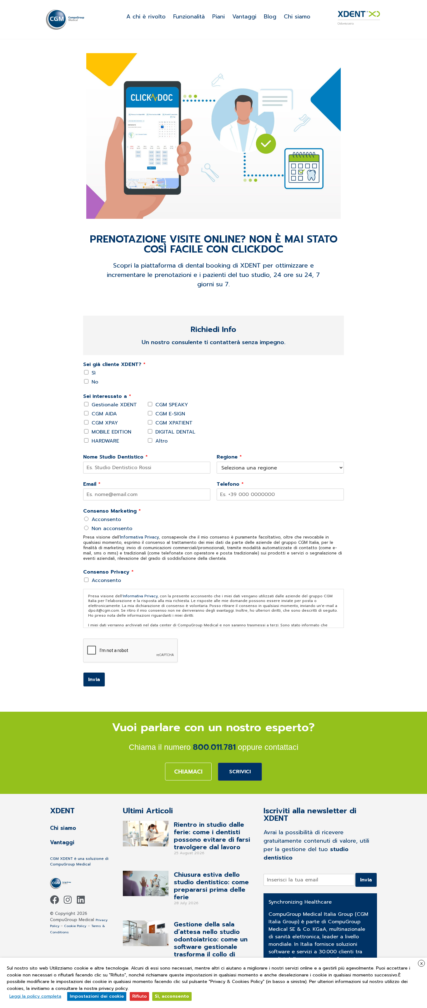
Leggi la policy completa (35, 996)
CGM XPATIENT (174, 423)
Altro (161, 441)
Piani (218, 16)
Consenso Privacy (108, 572)
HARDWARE (105, 441)
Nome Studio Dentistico (115, 457)
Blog (270, 16)
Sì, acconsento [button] (172, 996)
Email (92, 484)
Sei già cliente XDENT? (114, 364)
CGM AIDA (104, 414)
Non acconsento (112, 528)
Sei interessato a (107, 396)
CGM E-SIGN (170, 414)
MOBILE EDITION (111, 432)
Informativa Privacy (139, 537)
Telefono (230, 484)
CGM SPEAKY (171, 405)
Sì (94, 373)
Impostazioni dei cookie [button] (97, 996)
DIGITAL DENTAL (175, 432)
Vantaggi (244, 16)
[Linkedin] (80, 899)
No (95, 382)
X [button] (421, 963)
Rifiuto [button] (139, 996)
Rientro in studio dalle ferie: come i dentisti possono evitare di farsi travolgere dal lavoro (212, 836)
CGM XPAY (105, 423)
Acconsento (106, 519)
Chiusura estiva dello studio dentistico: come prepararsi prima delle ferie (211, 886)
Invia (94, 679)
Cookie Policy (75, 926)
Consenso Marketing (112, 511)
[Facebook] (54, 899)
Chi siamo (297, 16)
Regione (229, 457)
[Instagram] (67, 899)
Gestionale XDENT (114, 405)
